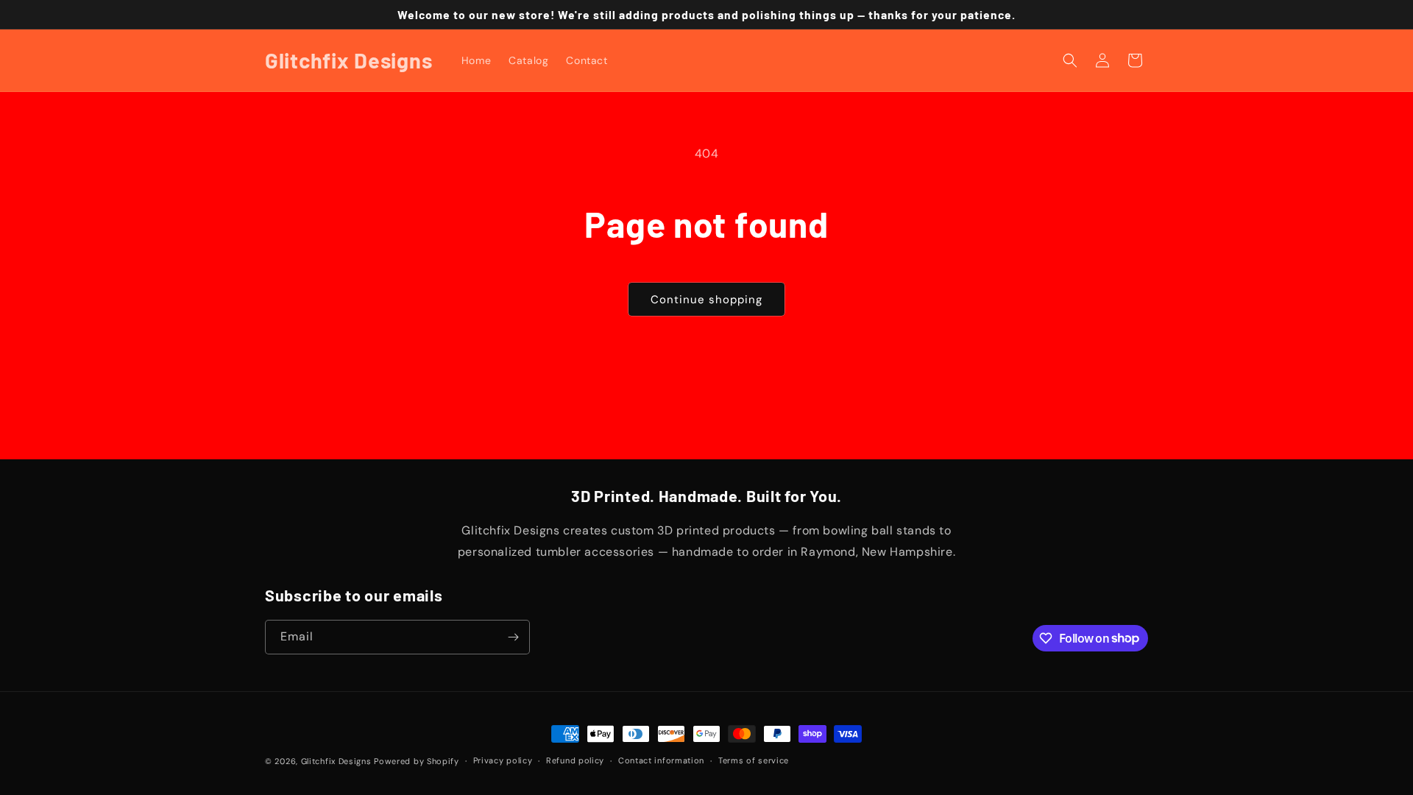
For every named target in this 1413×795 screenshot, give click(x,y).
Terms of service (753, 760)
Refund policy (575, 760)
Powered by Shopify (416, 761)
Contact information (661, 760)
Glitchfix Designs (336, 761)
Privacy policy (503, 760)
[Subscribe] (513, 637)
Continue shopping (706, 299)
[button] (1070, 60)
